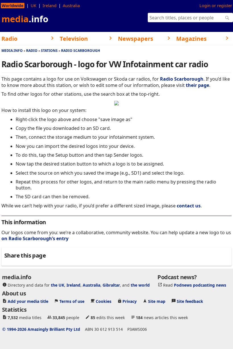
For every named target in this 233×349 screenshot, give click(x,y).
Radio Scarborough (80, 50)
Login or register (215, 5)
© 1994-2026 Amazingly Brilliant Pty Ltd (41, 329)
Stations (49, 50)
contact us (189, 206)
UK (33, 5)
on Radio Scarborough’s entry (34, 238)
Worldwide (13, 5)
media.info (12, 50)
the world (140, 285)
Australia (71, 5)
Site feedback (190, 301)
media (24, 19)
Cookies (103, 301)
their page (197, 85)
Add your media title (28, 301)
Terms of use (71, 301)
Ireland (50, 5)
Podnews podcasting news (200, 285)
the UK (57, 285)
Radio (32, 50)
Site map (156, 301)
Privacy (129, 301)
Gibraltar (111, 285)
